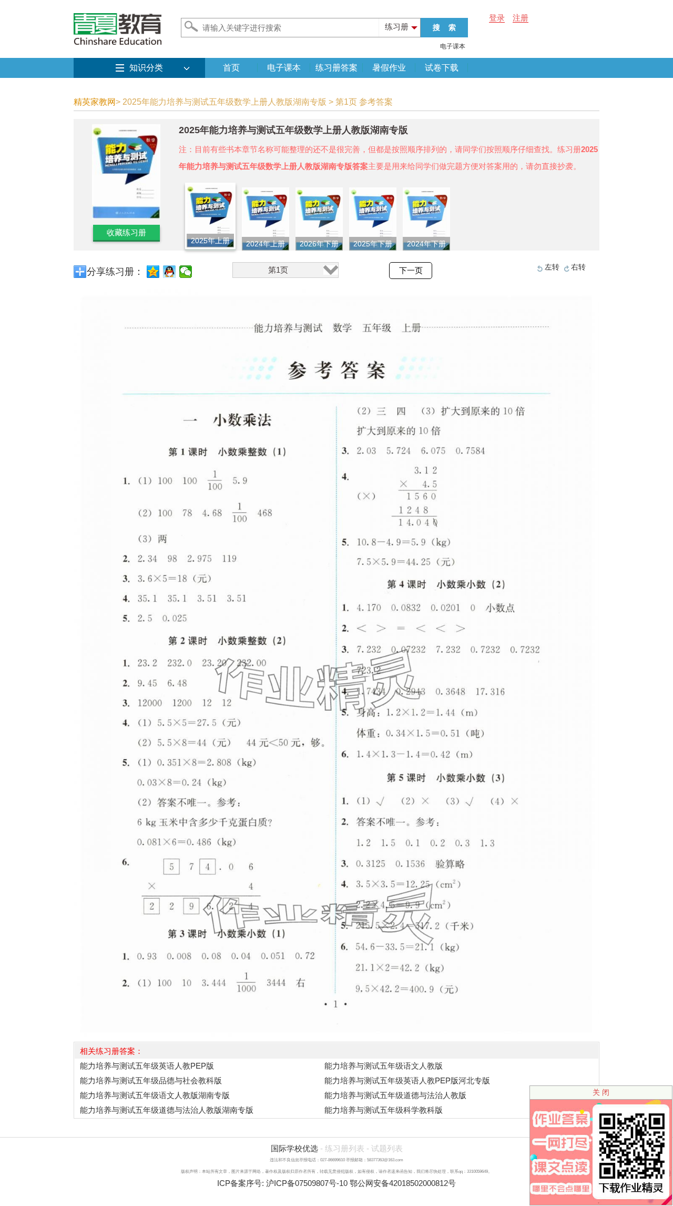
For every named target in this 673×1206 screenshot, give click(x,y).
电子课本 (452, 46)
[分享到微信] (185, 271)
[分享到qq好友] (169, 271)
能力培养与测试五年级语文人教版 (383, 1065)
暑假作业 (389, 67)
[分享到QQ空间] (153, 271)
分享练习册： (115, 271)
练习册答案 (336, 67)
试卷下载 (441, 67)
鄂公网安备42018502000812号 (403, 1183)
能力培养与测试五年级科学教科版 (383, 1109)
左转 (552, 267)
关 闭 (601, 1092)
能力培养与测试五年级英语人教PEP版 (147, 1065)
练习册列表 (344, 1148)
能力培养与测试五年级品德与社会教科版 (151, 1080)
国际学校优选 (294, 1148)
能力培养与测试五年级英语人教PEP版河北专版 (407, 1080)
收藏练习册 (126, 232)
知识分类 (146, 67)
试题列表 (387, 1148)
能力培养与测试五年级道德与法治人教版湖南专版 (166, 1109)
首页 (231, 67)
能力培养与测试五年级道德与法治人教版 (395, 1095)
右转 (578, 267)
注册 (520, 17)
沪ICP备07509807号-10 (307, 1183)
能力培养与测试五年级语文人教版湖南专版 (155, 1095)
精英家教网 (95, 101)
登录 (497, 17)
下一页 (411, 270)
